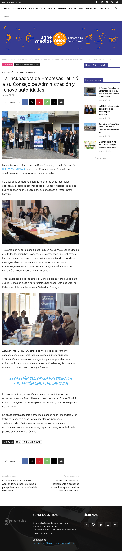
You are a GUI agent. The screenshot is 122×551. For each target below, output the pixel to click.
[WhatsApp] (47, 102)
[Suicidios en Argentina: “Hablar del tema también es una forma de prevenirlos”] (90, 127)
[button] (116, 8)
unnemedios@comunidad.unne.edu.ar (53, 542)
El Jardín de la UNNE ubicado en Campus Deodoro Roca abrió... (108, 145)
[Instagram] (101, 2)
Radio (50, 8)
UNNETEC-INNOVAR (13, 169)
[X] (112, 2)
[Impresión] (61, 102)
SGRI (18, 442)
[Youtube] (117, 2)
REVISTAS (62, 8)
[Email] (54, 102)
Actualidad (18, 8)
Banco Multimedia (88, 8)
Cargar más (100, 158)
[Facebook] (96, 2)
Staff (6, 17)
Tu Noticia (104, 8)
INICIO (7, 8)
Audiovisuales (36, 8)
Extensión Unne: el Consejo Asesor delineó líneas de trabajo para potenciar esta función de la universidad (19, 485)
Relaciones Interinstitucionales (27, 64)
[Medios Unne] (61, 38)
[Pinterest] (39, 102)
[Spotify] (107, 2)
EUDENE (72, 8)
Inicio (4, 59)
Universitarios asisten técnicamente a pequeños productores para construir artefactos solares (65, 485)
